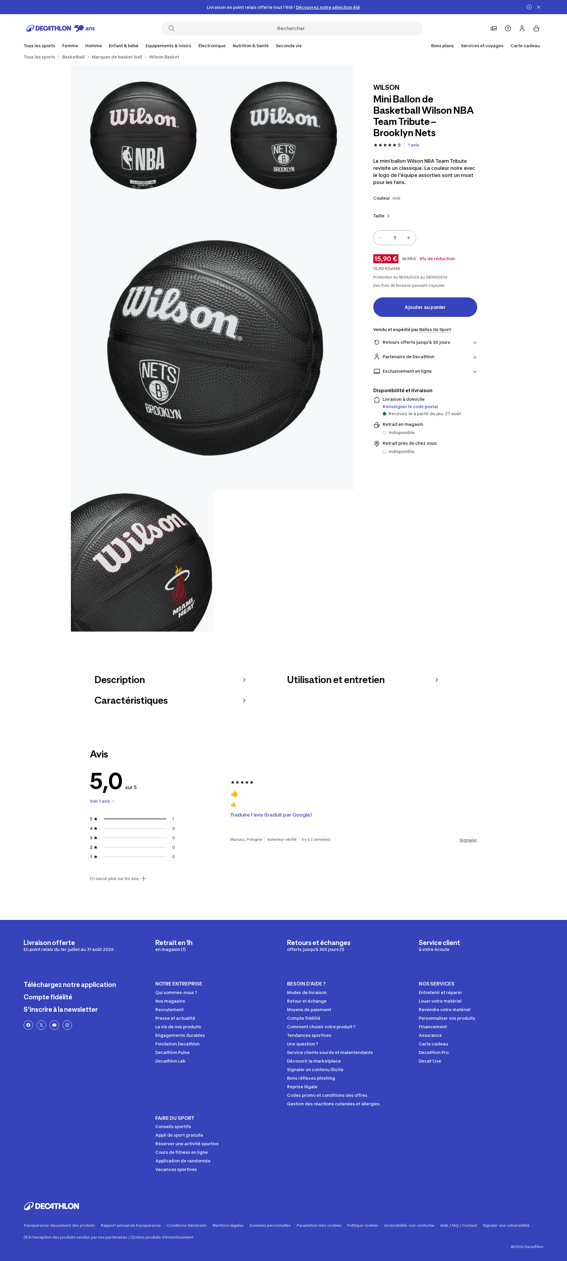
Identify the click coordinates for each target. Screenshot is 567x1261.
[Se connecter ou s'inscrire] (522, 28)
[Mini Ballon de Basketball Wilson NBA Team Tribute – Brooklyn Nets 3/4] (212, 348)
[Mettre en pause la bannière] (529, 7)
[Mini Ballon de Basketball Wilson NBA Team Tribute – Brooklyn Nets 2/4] (142, 135)
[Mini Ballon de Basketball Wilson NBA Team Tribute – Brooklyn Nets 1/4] (283, 135)
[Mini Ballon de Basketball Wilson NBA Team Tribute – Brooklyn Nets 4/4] (142, 561)
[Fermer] (538, 7)
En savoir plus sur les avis (114, 878)
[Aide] (508, 28)
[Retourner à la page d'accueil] (60, 28)
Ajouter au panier (425, 307)
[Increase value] (409, 238)
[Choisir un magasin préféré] (494, 28)
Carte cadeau (525, 45)
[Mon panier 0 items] (536, 28)
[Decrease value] (380, 238)
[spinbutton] (394, 238)
